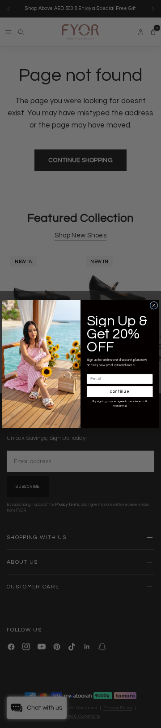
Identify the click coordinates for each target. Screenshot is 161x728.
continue (119, 392)
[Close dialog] (153, 305)
